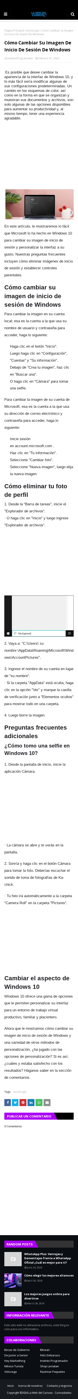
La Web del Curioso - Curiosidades (50, 1393)
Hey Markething (14, 1361)
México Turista (13, 1366)
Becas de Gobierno (17, 1350)
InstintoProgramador (20, 58)
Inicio (10, 1386)
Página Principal (14, 30)
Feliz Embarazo (50, 1355)
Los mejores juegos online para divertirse (47, 1296)
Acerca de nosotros (30, 1386)
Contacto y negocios (59, 1386)
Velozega (10, 1372)
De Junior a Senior (16, 1355)
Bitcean (45, 1350)
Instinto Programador (54, 1361)
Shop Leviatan (49, 1366)
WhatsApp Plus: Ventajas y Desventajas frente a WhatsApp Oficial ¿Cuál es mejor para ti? (47, 1258)
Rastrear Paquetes (52, 1372)
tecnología (32, 30)
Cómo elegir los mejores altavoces (49, 1275)
